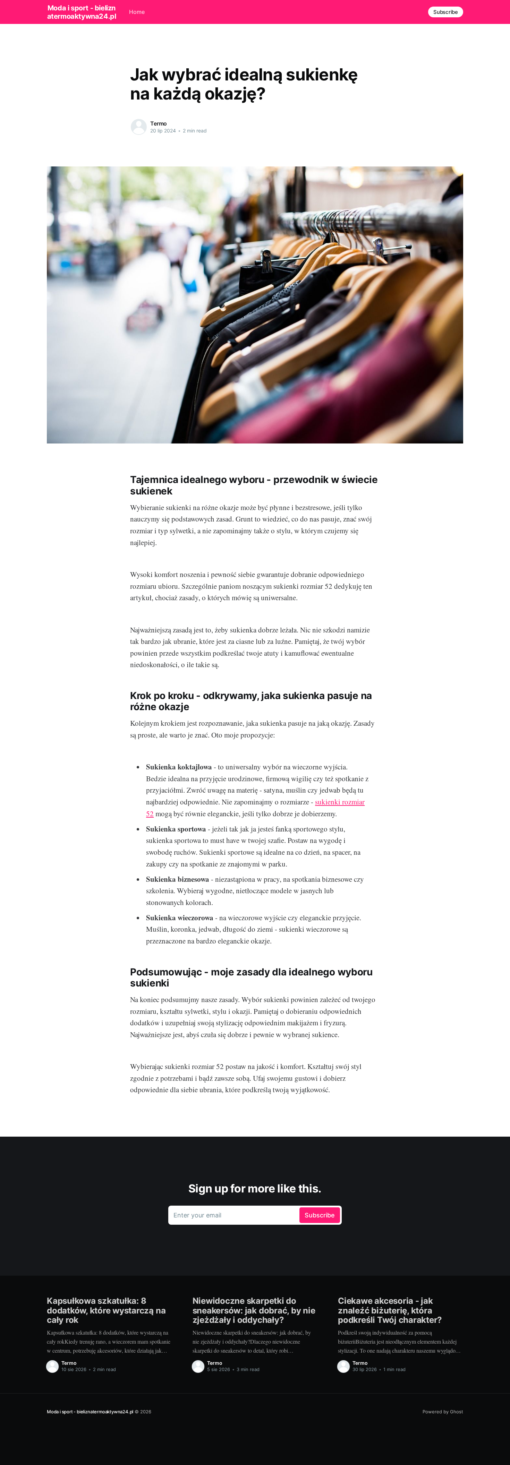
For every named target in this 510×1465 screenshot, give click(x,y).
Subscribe (445, 12)
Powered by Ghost (443, 1411)
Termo (158, 123)
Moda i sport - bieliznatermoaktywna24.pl (81, 12)
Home (137, 11)
